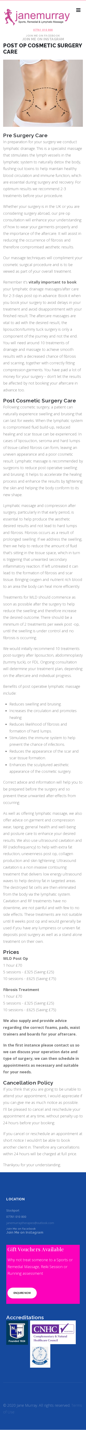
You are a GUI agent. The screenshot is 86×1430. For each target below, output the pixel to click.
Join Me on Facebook (43, 35)
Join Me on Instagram (43, 39)
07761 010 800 (43, 29)
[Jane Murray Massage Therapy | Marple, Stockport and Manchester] (36, 18)
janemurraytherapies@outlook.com (30, 1223)
